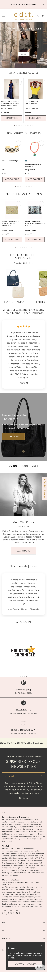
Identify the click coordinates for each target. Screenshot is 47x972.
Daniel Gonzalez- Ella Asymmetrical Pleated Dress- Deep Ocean (10, 104)
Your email (9, 776)
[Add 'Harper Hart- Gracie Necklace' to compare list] (41, 143)
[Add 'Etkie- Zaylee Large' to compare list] (18, 143)
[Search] (38, 15)
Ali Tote (13, 466)
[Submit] (41, 776)
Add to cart (12, 179)
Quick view (12, 118)
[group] (23, 650)
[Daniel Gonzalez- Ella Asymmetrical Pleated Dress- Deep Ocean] (11, 89)
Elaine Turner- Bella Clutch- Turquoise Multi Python (35, 223)
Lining (35, 466)
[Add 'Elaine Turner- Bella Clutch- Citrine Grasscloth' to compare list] (18, 203)
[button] (14, 125)
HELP (4, 930)
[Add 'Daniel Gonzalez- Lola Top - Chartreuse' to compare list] (42, 82)
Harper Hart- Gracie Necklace (33, 165)
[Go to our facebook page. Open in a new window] (4, 912)
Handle (24, 466)
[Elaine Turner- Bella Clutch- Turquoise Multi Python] (35, 210)
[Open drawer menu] (3, 15)
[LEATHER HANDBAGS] (15, 283)
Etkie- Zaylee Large (10, 161)
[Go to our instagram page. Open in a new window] (10, 912)
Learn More (23, 550)
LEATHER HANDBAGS (15, 302)
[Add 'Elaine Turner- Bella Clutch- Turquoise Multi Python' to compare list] (41, 203)
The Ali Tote (22, 743)
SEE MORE (13, 436)
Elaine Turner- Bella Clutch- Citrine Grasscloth (10, 223)
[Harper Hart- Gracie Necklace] (35, 149)
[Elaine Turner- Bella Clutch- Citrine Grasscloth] (12, 210)
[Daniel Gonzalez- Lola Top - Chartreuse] (35, 89)
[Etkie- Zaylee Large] (12, 149)
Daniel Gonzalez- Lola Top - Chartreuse (33, 103)
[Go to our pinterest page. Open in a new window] (17, 912)
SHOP (4, 922)
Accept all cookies (25, 964)
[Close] (41, 945)
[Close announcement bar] (43, 4)
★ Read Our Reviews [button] (44, 488)
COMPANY (6, 938)
